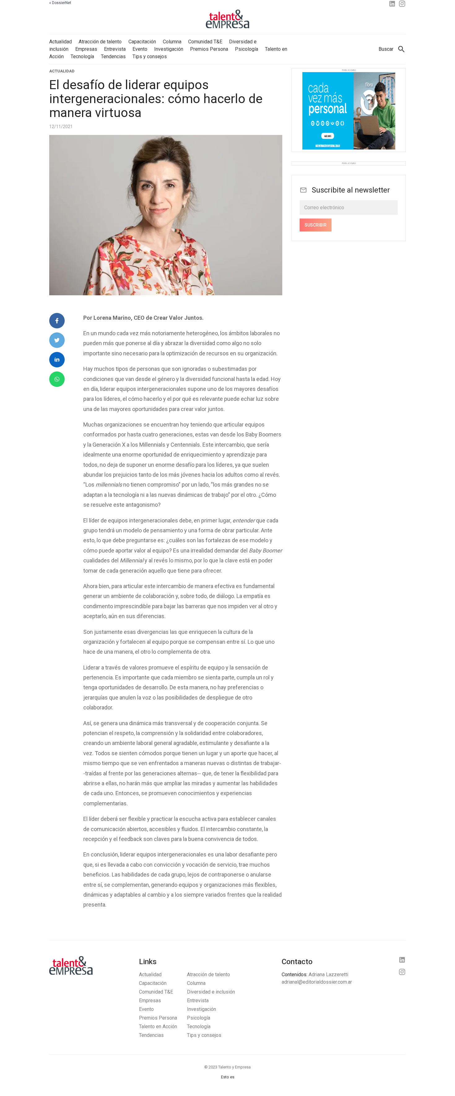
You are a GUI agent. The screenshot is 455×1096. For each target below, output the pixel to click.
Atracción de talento (100, 42)
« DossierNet (60, 3)
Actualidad (60, 42)
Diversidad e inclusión (211, 992)
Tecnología (82, 56)
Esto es (227, 1077)
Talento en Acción (158, 1026)
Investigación (168, 49)
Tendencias (113, 56)
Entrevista (115, 49)
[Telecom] (348, 112)
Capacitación (142, 42)
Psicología (246, 49)
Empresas (86, 49)
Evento (139, 49)
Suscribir (316, 225)
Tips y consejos (149, 56)
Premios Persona (209, 49)
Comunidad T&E (205, 42)
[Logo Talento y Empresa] (227, 20)
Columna (172, 42)
